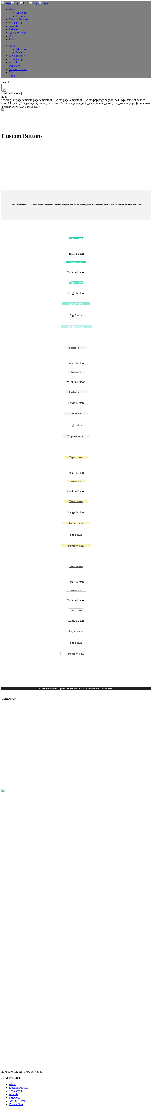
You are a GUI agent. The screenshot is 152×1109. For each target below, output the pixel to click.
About (12, 1084)
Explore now (76, 457)
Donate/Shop (16, 1104)
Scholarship (16, 1090)
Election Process (18, 1087)
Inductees (14, 1097)
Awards (13, 1094)
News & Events (18, 1101)
